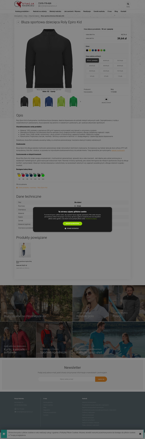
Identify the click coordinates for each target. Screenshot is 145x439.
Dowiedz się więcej (91, 219)
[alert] (72, 219)
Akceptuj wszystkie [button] (72, 223)
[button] (72, 228)
